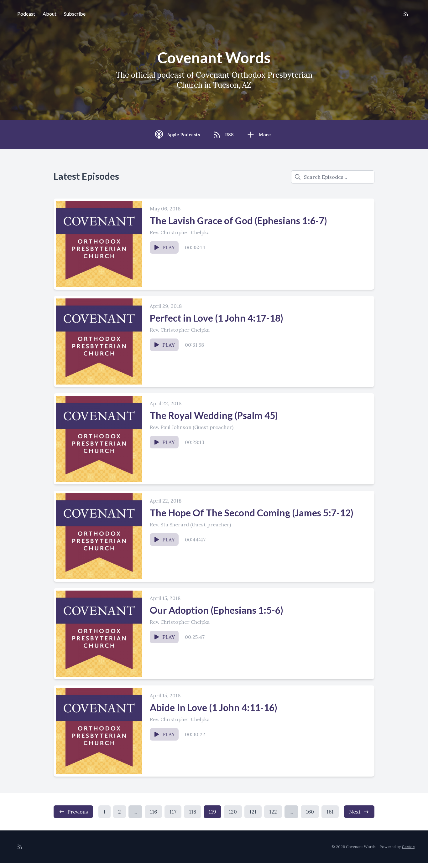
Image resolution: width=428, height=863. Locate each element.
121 (253, 812)
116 (153, 812)
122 (273, 812)
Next (355, 812)
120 (233, 812)
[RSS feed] (405, 14)
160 (310, 812)
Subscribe (75, 14)
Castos (408, 846)
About (49, 14)
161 (330, 812)
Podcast (26, 14)
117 (173, 812)
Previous (77, 812)
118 (192, 812)
